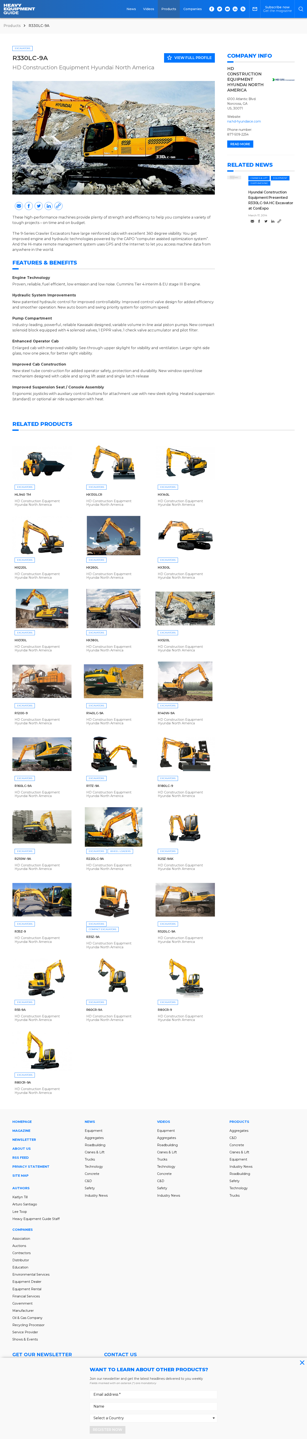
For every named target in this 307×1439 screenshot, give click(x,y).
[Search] (301, 9)
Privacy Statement (30, 1166)
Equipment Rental (26, 1289)
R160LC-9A (23, 786)
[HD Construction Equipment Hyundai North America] (283, 79)
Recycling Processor (28, 1325)
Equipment (280, 178)
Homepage (22, 1122)
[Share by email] (19, 206)
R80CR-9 (165, 1010)
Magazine (21, 1130)
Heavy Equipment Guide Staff (36, 1219)
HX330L (21, 640)
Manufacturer (23, 1310)
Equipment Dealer (26, 1281)
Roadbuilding (95, 1145)
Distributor (20, 1260)
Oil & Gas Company (27, 1318)
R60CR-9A (94, 1010)
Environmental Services (30, 1274)
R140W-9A (166, 713)
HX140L (164, 495)
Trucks (90, 1159)
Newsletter (24, 1139)
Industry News (96, 1195)
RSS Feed (20, 1157)
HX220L (21, 567)
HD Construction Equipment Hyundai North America (83, 67)
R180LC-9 (165, 786)
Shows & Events (25, 1339)
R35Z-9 (20, 931)
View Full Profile (189, 58)
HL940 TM (23, 495)
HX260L (92, 567)
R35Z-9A (93, 937)
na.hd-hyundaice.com (244, 121)
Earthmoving (259, 183)
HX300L (164, 567)
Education (20, 1267)
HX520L (164, 640)
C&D (88, 1181)
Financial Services (26, 1296)
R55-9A (20, 1010)
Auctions (19, 1246)
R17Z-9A (92, 786)
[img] (234, 177)
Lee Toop (19, 1211)
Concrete (92, 1174)
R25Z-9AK (165, 859)
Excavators (22, 48)
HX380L (92, 640)
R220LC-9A (95, 859)
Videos (148, 9)
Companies (192, 9)
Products (168, 9)
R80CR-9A (23, 1082)
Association (21, 1238)
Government (22, 1303)
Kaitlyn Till (20, 1197)
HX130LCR (94, 495)
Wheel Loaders (120, 851)
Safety (90, 1188)
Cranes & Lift (259, 178)
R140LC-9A (94, 713)
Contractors (21, 1253)
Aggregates (94, 1138)
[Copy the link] (58, 206)
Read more (240, 144)
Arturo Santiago (24, 1204)
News (131, 9)
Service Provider (25, 1332)
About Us (21, 1148)
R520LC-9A (166, 931)
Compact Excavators (102, 929)
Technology (94, 1166)
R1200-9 (21, 713)
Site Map (20, 1175)
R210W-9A (23, 859)
